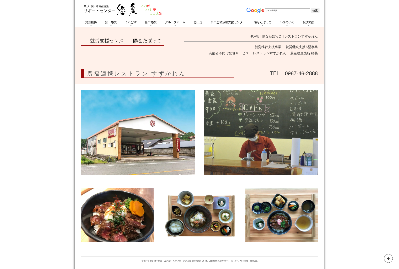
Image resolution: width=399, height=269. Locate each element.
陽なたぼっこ (272, 36)
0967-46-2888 (301, 73)
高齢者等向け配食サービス (229, 53)
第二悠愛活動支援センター (228, 22)
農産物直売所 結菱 (304, 53)
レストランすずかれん (269, 53)
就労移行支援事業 (268, 46)
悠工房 (198, 22)
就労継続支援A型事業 (302, 46)
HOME (255, 36)
